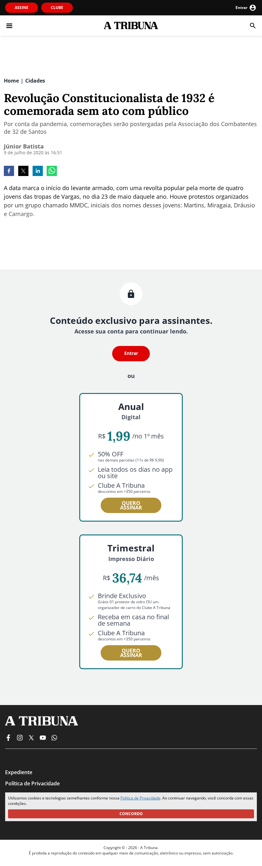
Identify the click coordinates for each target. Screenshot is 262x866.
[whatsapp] (52, 171)
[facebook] (9, 171)
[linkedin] (38, 171)
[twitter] (23, 171)
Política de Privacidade (140, 798)
